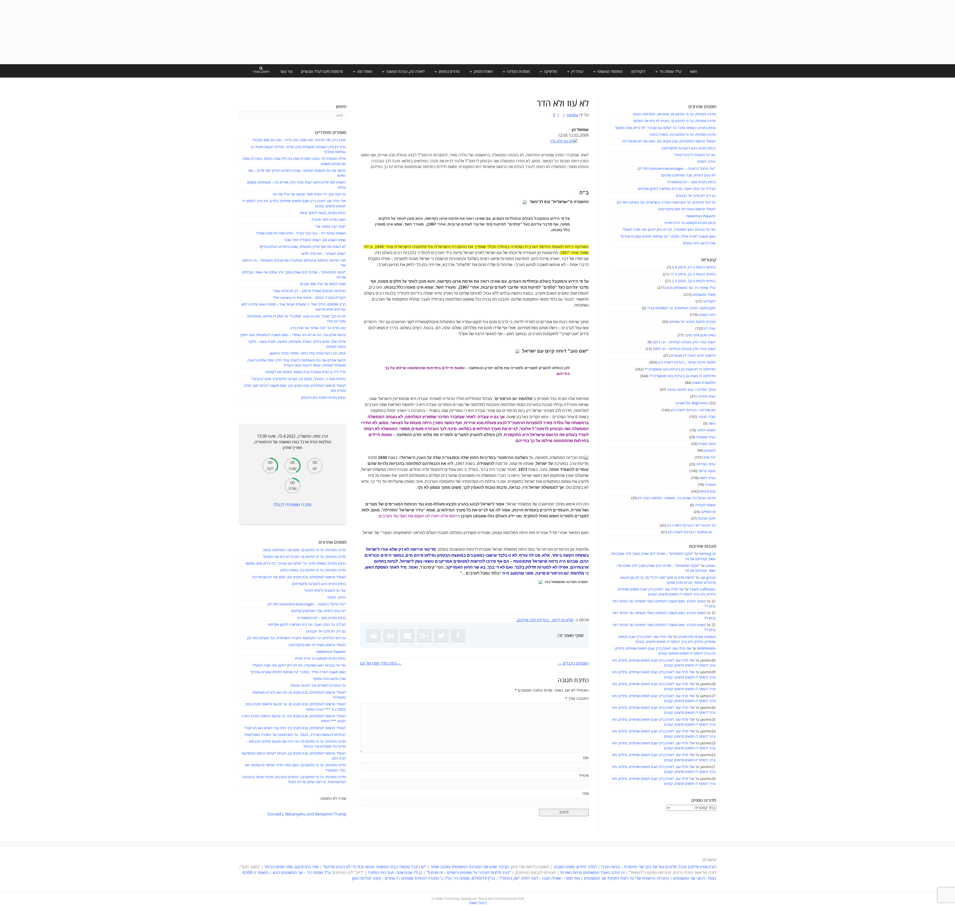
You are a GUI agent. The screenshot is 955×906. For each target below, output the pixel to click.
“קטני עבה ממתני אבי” (330, 227)
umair (711, 566)
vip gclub (708, 578)
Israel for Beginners (692, 403)
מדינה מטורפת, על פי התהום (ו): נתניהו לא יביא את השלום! (674, 121)
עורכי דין (710, 328)
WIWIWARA (706, 648)
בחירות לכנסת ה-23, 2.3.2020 (694, 281)
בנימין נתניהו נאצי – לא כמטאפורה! (691, 182)
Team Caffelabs (703, 589)
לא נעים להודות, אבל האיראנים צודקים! (688, 175)
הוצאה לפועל (706, 430)
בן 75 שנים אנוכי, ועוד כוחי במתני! (395, 872)
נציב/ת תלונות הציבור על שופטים (692, 322)
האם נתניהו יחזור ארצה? (328, 220)
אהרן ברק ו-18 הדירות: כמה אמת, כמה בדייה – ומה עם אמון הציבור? (299, 140)
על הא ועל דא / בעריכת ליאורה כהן (691, 525)
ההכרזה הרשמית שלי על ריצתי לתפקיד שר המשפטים (626, 878)
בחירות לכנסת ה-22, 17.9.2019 (693, 274)
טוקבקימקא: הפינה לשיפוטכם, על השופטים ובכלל (681, 308)
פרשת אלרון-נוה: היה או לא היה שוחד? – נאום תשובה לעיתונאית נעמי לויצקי (293, 335)
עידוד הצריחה (706, 464)
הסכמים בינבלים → (573, 663)
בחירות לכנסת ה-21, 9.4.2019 (694, 267)
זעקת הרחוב (707, 471)
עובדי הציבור (707, 417)
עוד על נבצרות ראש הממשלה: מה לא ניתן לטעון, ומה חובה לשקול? (669, 229)
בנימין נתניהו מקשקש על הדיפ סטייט (690, 223)
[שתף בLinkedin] (390, 635)
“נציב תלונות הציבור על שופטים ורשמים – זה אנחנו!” (469, 872)
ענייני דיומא (708, 478)
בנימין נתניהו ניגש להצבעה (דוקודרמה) (689, 148)
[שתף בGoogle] (424, 635)
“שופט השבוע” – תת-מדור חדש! (323, 254)
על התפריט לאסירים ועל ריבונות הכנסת (318, 685)
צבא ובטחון (708, 491)
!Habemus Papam (701, 216)
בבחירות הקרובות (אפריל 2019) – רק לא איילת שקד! (309, 291)
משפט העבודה (705, 505)
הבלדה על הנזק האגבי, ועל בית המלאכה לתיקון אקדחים (677, 189)
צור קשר (286, 71)
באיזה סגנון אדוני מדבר (700, 335)
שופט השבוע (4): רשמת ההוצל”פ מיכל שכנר (315, 240)
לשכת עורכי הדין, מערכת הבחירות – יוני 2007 (684, 349)
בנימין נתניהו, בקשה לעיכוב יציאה (323, 213)
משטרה (710, 485)
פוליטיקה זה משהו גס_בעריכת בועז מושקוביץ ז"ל (682, 376)
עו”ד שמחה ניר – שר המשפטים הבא (302, 872)
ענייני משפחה (706, 437)
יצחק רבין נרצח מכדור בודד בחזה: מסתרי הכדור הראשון (308, 353)
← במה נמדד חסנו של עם (381, 663)
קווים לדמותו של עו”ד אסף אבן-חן (323, 284)
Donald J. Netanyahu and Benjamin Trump (307, 814)
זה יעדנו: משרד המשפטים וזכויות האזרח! (592, 872)
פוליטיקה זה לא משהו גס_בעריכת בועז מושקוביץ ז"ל (680, 369)
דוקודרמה (638, 71)
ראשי (693, 71)
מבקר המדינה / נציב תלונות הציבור (691, 390)
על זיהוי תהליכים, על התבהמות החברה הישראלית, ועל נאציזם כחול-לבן (666, 202)
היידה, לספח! (706, 162)
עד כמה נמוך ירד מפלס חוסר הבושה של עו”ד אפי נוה (309, 194)
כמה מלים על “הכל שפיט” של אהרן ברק (318, 328)
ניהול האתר (477, 903)
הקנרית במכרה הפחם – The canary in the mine (309, 298)
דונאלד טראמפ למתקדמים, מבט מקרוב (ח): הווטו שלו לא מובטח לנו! (669, 141)
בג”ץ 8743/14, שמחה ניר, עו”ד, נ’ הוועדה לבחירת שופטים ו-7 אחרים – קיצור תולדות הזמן (423, 878)
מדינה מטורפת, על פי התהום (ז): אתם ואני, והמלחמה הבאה (674, 114)
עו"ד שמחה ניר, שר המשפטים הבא (691, 288)
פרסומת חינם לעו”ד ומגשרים (322, 71)
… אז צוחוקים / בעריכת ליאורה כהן (692, 532)
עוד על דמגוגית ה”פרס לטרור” (695, 155)
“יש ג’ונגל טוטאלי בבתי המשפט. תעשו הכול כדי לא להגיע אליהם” (375, 866)
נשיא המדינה (706, 396)
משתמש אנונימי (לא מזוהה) (697, 637)
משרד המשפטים (704, 295)
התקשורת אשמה (704, 383)
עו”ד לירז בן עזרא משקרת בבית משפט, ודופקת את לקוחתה (305, 372)
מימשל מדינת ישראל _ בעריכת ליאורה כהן (687, 362)
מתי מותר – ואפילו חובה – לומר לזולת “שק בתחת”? (539, 878)
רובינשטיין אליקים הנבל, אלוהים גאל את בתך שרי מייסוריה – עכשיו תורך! (658, 866)
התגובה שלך (577, 698)
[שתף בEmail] (407, 635)
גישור (712, 423)
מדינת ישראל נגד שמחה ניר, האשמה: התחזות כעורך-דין (677, 498)
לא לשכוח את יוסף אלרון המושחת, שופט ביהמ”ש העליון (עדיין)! (302, 247)
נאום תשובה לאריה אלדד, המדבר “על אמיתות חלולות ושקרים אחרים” (668, 236)
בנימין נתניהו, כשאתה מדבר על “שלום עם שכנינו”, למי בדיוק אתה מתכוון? (665, 128)
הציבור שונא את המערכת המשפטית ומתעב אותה (470, 866)
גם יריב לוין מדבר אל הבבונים (696, 196)
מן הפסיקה (708, 512)
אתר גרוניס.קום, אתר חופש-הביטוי (292, 866)
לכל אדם (710, 457)
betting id (707, 554)
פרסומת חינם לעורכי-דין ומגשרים (693, 356)
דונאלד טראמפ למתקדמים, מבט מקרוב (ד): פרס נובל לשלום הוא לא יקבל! (295, 728)
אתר (585, 793)
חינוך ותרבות (707, 518)
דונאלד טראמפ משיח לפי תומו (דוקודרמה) (687, 209)
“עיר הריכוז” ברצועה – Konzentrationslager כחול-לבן (676, 169)
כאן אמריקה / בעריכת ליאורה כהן (693, 410)
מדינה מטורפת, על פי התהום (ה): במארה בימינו (683, 135)
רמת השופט (707, 315)
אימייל (584, 775)
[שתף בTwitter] (441, 635)
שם (586, 757)
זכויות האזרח (707, 444)
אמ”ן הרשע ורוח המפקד (699, 243)
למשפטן (710, 451)
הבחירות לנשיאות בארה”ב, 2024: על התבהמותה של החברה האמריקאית (295, 735)
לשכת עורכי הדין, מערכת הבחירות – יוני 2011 (684, 342)
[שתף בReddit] (373, 635)
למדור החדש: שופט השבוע (575, 866)
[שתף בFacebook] (458, 635)
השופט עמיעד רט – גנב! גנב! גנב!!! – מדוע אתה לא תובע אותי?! (301, 233)
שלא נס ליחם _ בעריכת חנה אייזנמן (545, 620)
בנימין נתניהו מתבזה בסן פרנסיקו (323, 398)
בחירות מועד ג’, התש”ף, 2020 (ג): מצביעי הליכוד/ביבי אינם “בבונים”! (298, 379)
